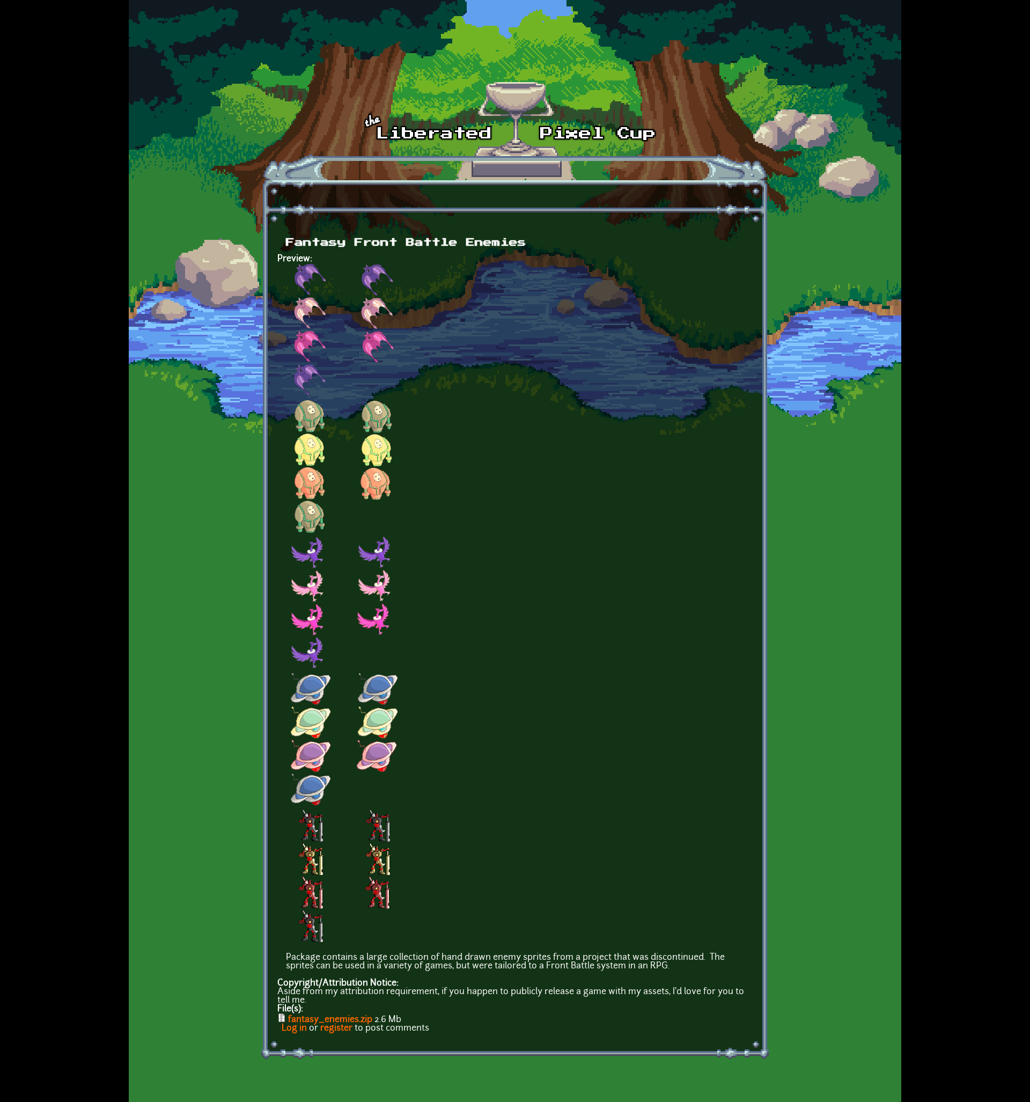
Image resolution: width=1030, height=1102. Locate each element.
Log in (294, 1028)
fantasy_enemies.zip (330, 1020)
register (336, 1028)
